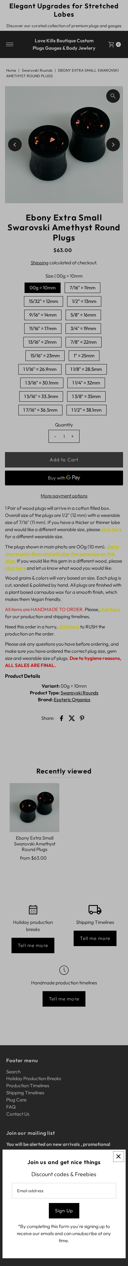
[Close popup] (118, 1156)
